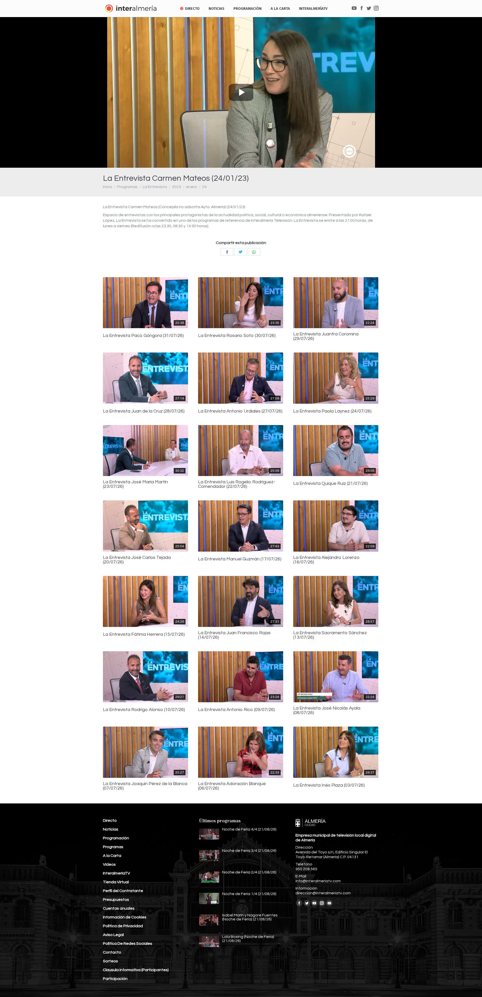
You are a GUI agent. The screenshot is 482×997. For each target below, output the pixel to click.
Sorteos (110, 961)
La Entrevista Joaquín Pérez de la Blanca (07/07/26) (145, 786)
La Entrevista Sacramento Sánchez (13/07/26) (330, 635)
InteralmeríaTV (116, 873)
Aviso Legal (113, 935)
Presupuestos (116, 900)
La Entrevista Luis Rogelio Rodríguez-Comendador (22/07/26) (236, 484)
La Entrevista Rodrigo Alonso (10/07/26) (144, 710)
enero (191, 187)
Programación (116, 838)
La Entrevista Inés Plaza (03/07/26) (329, 785)
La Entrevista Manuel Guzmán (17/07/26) (239, 559)
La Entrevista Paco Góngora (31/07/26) (143, 335)
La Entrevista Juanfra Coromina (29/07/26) (325, 336)
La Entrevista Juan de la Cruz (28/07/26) (144, 411)
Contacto (112, 952)
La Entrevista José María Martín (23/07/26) (135, 484)
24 (204, 187)
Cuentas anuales (119, 908)
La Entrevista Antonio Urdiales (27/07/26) (240, 411)
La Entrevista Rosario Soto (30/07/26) (237, 335)
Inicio (107, 187)
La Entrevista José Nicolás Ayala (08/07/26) (326, 710)
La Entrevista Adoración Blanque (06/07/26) (232, 786)
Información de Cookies (124, 917)
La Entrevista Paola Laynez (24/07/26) (332, 411)
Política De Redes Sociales (127, 944)
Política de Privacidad (123, 926)
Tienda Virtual (116, 882)
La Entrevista (155, 187)
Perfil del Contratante (123, 891)
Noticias (110, 829)
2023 (176, 187)
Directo (110, 820)
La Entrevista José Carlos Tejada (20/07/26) (137, 559)
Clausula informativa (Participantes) (136, 970)
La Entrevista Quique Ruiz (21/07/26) (330, 483)
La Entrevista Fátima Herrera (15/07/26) (144, 634)
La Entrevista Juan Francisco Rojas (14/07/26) (234, 635)
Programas (127, 187)
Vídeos (109, 864)
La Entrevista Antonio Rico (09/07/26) (236, 710)
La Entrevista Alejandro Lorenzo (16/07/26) (326, 559)
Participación (115, 979)
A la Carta (112, 856)
